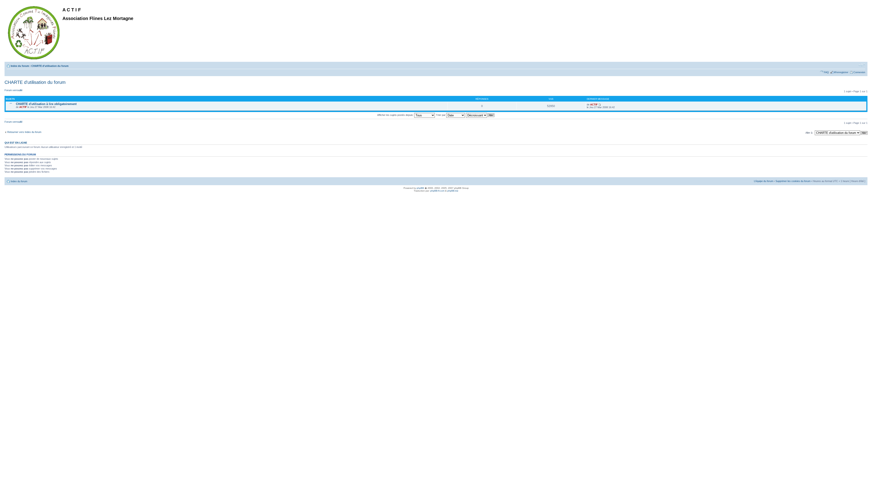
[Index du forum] (34, 32)
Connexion (859, 72)
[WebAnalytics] (9, 198)
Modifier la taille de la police (862, 65)
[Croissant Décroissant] (480, 115)
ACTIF (23, 107)
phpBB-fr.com (437, 190)
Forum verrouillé (13, 90)
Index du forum (20, 66)
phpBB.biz (452, 190)
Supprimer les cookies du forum (792, 181)
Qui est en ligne (16, 142)
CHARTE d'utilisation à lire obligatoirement (46, 104)
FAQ (826, 72)
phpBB (420, 188)
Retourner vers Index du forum (24, 132)
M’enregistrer (841, 72)
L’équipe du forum (763, 181)
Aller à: (809, 132)
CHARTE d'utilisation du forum (50, 66)
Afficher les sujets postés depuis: (395, 115)
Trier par (441, 115)
